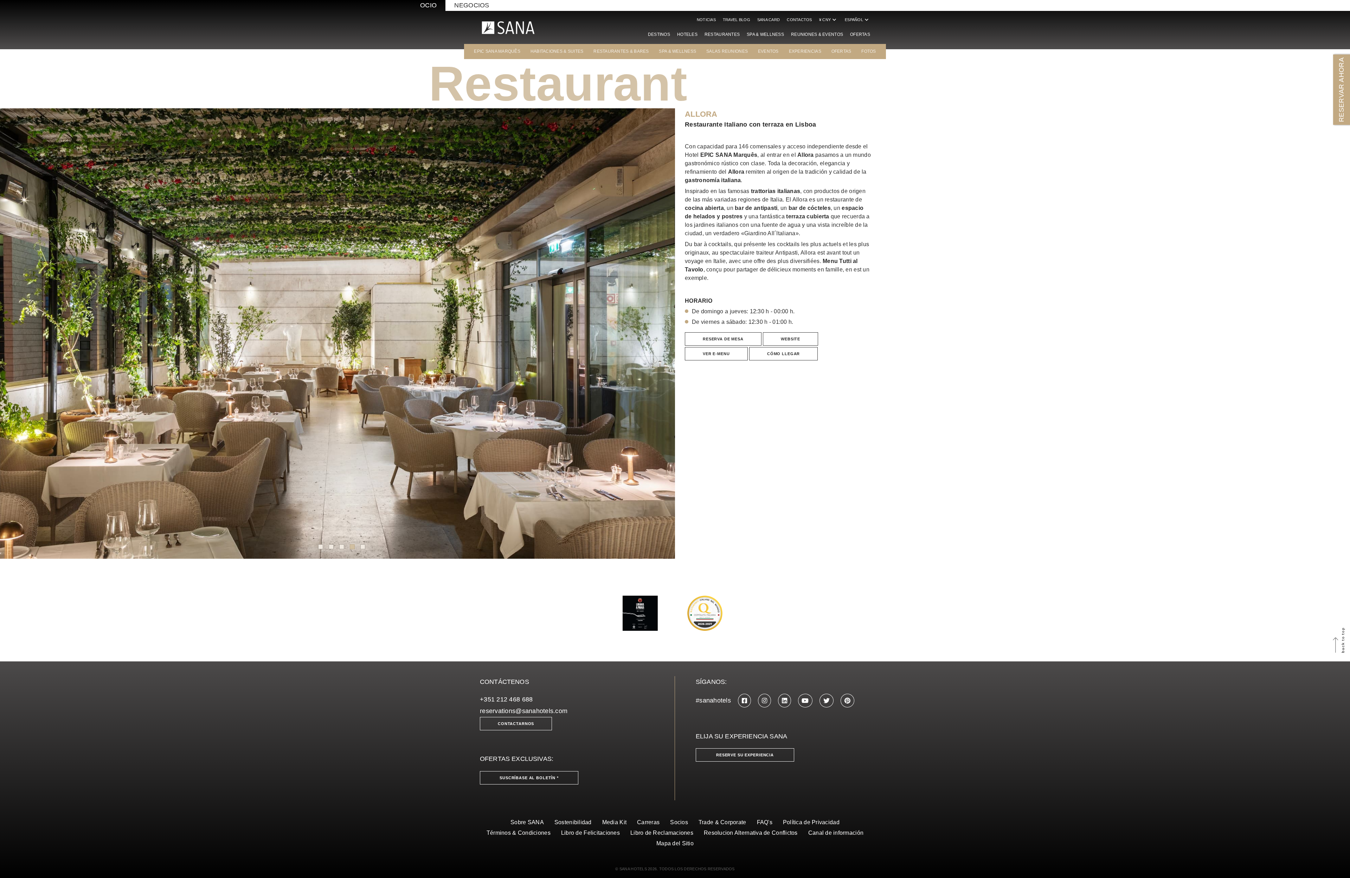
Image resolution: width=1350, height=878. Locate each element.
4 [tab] (352, 546)
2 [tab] (331, 546)
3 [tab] (341, 546)
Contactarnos (516, 724)
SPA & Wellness (765, 34)
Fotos (868, 51)
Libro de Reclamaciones (661, 833)
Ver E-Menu (716, 354)
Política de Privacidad (811, 822)
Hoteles (687, 34)
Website (790, 339)
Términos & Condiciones (519, 833)
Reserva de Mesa (723, 339)
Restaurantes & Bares (621, 51)
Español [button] (857, 19)
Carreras (648, 822)
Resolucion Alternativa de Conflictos (751, 833)
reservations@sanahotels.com (523, 710)
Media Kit (614, 822)
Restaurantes (722, 34)
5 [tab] (362, 546)
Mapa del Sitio (675, 843)
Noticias (706, 20)
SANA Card (768, 20)
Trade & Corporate (722, 822)
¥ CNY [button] (828, 19)
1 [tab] (320, 546)
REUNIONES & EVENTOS (817, 34)
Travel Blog (736, 20)
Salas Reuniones (727, 51)
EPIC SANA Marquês (497, 51)
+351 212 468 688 (506, 699)
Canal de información (835, 833)
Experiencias (805, 51)
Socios (679, 822)
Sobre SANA (527, 822)
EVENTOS (768, 51)
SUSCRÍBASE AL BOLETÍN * (529, 778)
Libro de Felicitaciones (590, 833)
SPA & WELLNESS (677, 51)
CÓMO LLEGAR (783, 354)
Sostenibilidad (573, 822)
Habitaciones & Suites (557, 51)
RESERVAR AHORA (1341, 89)
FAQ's (764, 822)
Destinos (659, 34)
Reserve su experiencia (745, 755)
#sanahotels (713, 700)
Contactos (799, 20)
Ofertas (860, 34)
